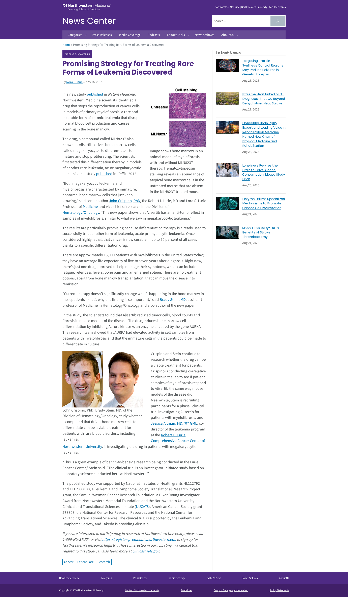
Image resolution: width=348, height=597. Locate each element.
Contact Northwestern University (142, 590)
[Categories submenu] (86, 35)
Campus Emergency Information (231, 590)
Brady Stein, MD (173, 299)
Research (103, 562)
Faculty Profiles (277, 7)
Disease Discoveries (77, 54)
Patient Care (85, 562)
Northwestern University (254, 7)
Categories (106, 578)
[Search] (277, 21)
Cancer (69, 562)
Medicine (90, 206)
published (95, 94)
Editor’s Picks (214, 578)
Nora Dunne (74, 82)
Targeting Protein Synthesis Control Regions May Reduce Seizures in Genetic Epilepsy (262, 68)
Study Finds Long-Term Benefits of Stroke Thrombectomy (260, 232)
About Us (284, 578)
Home (66, 45)
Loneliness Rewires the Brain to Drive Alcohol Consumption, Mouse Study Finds (263, 172)
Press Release (140, 578)
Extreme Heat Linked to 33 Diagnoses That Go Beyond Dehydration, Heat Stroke (263, 99)
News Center (89, 21)
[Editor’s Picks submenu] (189, 35)
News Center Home (69, 578)
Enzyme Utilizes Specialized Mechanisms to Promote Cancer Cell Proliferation (263, 203)
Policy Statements (279, 590)
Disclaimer (186, 590)
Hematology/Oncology (80, 212)
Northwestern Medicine (227, 7)
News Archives (250, 578)
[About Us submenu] (237, 35)
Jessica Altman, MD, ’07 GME (174, 423)
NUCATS (142, 506)
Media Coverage (177, 578)
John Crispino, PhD (124, 201)
